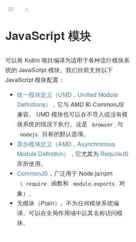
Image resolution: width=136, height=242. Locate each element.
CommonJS (32, 173)
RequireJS (114, 153)
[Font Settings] (26, 9)
